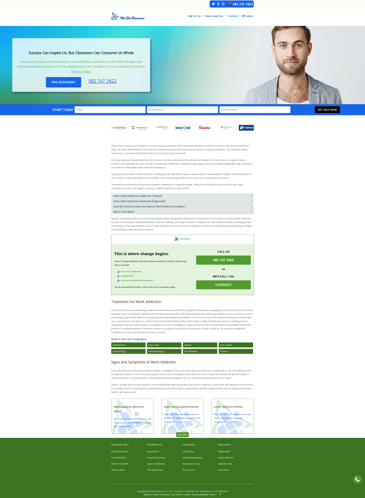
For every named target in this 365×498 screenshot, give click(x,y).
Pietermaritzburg (156, 351)
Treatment (232, 16)
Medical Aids (224, 451)
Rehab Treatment (119, 463)
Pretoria (224, 351)
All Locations (188, 470)
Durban (187, 345)
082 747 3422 (243, 4)
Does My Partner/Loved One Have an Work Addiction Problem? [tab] (149, 206)
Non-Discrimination (200, 494)
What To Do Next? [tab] (123, 211)
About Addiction (226, 457)
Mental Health (118, 470)
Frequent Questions (156, 457)
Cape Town (153, 345)
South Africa (140, 339)
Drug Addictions (118, 457)
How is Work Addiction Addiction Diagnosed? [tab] (139, 201)
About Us (148, 494)
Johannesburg (119, 351)
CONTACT (223, 285)
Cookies (186, 494)
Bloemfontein (119, 345)
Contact (249, 16)
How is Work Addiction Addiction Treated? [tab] (137, 196)
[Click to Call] (357, 479)
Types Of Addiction (156, 463)
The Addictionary (155, 470)
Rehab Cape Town (191, 463)
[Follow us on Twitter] (213, 4)
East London (226, 345)
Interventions (153, 451)
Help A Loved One (214, 16)
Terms (156, 494)
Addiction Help (225, 463)
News (212, 494)
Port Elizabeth (190, 351)
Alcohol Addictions (120, 451)
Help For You (194, 16)
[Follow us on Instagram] (223, 4)
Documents (223, 470)
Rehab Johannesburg (192, 457)
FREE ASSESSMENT (63, 82)
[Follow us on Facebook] (218, 4)
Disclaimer (165, 494)
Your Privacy (176, 494)
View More (182, 434)
